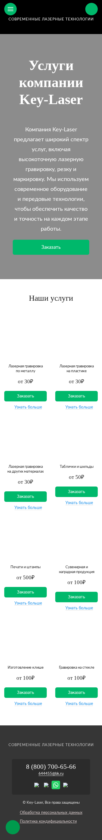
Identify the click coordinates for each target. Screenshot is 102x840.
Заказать (51, 247)
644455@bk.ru (51, 774)
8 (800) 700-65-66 (51, 766)
